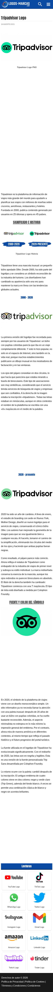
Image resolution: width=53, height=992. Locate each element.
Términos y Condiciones (13, 985)
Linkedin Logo (39, 947)
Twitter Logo (39, 907)
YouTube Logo (14, 887)
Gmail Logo (39, 927)
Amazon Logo (14, 947)
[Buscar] (40, 5)
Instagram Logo (13, 927)
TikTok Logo (39, 887)
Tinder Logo (39, 968)
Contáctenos (34, 985)
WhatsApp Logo (13, 907)
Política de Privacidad (12, 981)
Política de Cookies (35, 981)
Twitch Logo (14, 968)
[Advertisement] (26, 104)
